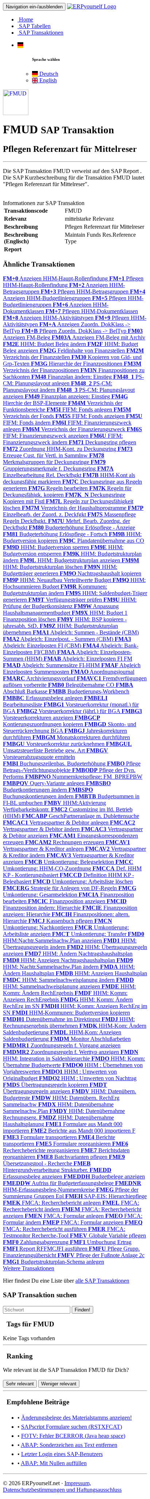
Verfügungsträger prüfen (65, 600)
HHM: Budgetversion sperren (47, 547)
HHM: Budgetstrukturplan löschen (71, 563)
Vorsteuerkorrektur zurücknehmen (54, 744)
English (47, 80)
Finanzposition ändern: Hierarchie (65, 904)
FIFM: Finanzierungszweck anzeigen (72, 432)
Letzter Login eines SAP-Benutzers (62, 1454)
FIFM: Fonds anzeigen (90, 416)
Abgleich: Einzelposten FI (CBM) (67, 642)
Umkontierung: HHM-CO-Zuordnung (68, 865)
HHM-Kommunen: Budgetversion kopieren (71, 1013)
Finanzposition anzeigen (67, 901)
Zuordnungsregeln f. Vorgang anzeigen (62, 1045)
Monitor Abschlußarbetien (90, 1039)
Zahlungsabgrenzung (36, 1242)
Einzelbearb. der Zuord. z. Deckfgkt (73, 511)
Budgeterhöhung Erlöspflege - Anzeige (82, 527)
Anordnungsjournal (102, 672)
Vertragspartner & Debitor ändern (69, 825)
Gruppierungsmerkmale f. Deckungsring (54, 465)
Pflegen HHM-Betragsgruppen (85, 291)
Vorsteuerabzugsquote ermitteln (55, 753)
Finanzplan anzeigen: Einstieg (68, 396)
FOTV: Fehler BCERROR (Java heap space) (73, 1436)
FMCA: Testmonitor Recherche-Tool (64, 1232)
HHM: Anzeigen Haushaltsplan (101, 973)
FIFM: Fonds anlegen (80, 409)
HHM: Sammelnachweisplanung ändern (59, 980)
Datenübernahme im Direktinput (52, 1019)
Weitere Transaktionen (28, 1268)
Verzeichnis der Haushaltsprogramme (75, 508)
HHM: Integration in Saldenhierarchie (70, 1055)
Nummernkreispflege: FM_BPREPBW (83, 777)
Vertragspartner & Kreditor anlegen (66, 845)
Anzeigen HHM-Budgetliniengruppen (74, 294)
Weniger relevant (58, 1383)
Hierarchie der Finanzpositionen (77, 364)
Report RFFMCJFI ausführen (46, 1249)
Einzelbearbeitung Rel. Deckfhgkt (58, 471)
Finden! (82, 1310)
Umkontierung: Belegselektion (70, 862)
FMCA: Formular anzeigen (84, 1222)
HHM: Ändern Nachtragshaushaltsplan (79, 954)
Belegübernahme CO (82, 685)
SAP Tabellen (34, 26)
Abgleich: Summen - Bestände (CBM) (86, 632)
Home (25, 19)
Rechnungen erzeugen (65, 842)
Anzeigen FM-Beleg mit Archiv (98, 337)
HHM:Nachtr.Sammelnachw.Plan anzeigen (73, 937)
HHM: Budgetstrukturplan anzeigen (71, 560)
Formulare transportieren (40, 1137)
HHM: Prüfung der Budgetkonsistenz (70, 603)
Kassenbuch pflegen (61, 921)
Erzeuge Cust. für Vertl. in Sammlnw (68, 452)
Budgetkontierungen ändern (57, 786)
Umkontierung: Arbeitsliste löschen (83, 881)
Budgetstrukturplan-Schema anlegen (53, 1262)
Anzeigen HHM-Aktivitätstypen (49, 318)
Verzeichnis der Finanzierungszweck (74, 429)
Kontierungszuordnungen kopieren (51, 721)
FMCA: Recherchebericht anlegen (52, 1203)
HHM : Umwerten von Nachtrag (88, 1078)
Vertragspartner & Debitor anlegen (56, 822)
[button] (20, 45)
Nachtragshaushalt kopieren (100, 573)
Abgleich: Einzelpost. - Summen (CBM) (59, 639)
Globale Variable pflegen (108, 1235)
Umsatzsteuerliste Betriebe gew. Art (67, 747)
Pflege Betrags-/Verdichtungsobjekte (72, 766)
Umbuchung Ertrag (100, 1242)
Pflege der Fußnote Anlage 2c (101, 1255)
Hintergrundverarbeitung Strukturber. (47, 1166)
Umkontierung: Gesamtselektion (69, 891)
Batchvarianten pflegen (73, 1157)
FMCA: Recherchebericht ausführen (72, 1225)
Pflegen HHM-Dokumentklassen (92, 311)
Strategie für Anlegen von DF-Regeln (60, 888)
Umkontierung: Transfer (90, 934)
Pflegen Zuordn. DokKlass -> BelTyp (74, 331)
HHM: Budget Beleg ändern (45, 344)
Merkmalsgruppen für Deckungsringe (53, 458)
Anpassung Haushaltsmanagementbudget (61, 609)
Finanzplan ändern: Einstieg (72, 377)
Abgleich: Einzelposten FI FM (88, 659)
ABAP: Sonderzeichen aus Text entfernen (69, 1445)
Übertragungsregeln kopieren (46, 1085)
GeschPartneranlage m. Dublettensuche (80, 816)
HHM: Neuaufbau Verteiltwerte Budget (57, 580)
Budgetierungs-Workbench (89, 691)
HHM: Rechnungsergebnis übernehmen (69, 1022)
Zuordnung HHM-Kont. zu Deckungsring (60, 449)
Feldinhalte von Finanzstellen (83, 350)
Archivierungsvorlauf (40, 678)
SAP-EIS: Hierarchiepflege (106, 1196)
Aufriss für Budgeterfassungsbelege (59, 1183)
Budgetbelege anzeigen (104, 1176)
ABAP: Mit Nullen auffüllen (54, 1463)
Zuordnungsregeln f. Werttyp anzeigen (62, 1052)
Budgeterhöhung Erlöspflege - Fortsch (56, 534)
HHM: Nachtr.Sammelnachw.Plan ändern (68, 963)
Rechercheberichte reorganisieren (65, 1147)
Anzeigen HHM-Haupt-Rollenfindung (56, 278)
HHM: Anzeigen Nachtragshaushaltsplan (60, 960)
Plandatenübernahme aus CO (101, 541)
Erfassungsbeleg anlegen (43, 698)
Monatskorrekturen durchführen (81, 737)
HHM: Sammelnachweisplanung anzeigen (68, 983)
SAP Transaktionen (40, 32)
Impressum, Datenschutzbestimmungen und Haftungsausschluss (62, 1486)
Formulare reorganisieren (74, 1144)
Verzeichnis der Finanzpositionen (72, 367)
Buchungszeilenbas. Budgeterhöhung (55, 763)
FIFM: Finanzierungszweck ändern (63, 439)
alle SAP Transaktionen (102, 1281)
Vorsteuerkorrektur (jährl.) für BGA (69, 711)
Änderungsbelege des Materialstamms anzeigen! (76, 1418)
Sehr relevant (20, 1383)
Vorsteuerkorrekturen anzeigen (72, 714)
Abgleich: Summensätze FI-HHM (52, 665)
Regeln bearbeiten (58, 488)
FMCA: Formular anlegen (65, 1216)
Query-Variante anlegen (44, 783)
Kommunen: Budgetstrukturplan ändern (55, 589)
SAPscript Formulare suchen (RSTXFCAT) (71, 1427)
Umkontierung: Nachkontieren (57, 924)
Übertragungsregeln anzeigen (55, 1088)
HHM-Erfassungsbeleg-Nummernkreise (72, 1186)
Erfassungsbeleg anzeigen (57, 1173)
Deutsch (48, 74)
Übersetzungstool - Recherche (64, 1160)
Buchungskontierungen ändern (48, 793)
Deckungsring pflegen (102, 442)
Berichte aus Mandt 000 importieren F (83, 1131)
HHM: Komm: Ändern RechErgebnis (69, 989)
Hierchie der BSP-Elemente (65, 399)
